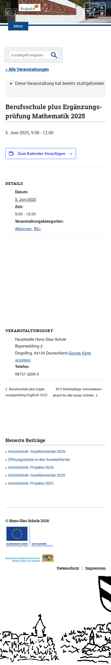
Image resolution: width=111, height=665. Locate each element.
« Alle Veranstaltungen (27, 69)
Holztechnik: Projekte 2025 (31, 483)
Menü (18, 26)
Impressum (95, 568)
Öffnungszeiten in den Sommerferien (39, 459)
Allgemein (23, 228)
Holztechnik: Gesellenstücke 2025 (36, 475)
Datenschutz (68, 568)
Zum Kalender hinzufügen (41, 153)
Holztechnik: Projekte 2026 (31, 467)
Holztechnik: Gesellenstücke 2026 (36, 451)
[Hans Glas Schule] (11, 9)
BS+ (37, 228)
